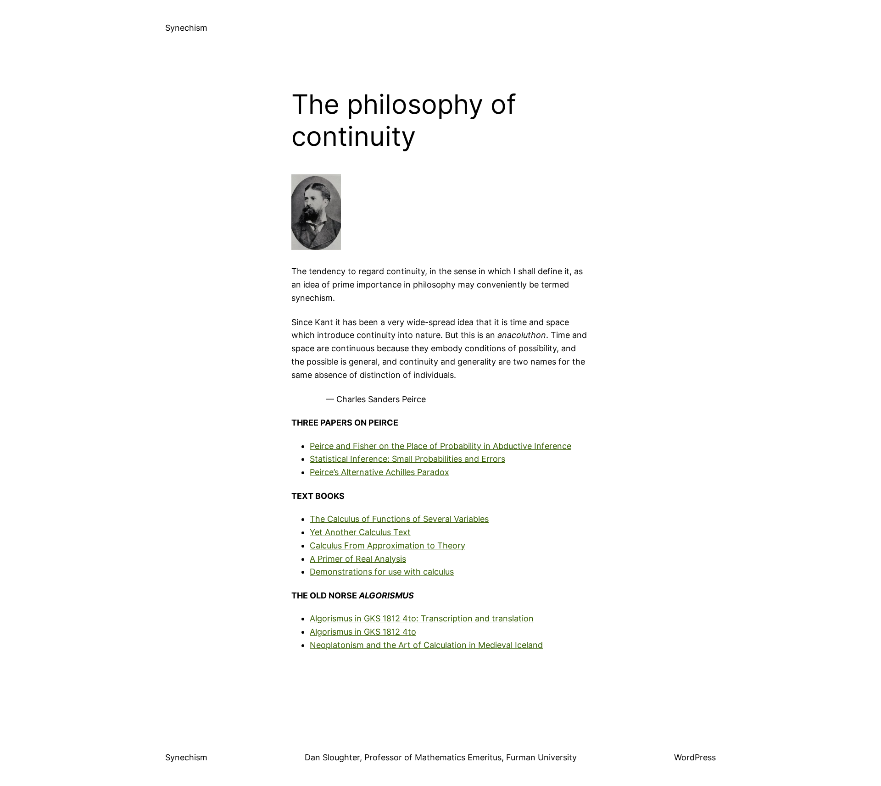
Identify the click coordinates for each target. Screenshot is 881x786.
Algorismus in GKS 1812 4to (363, 632)
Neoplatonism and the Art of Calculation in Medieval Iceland (426, 645)
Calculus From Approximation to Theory (387, 545)
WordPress (695, 757)
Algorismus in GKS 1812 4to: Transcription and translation (422, 618)
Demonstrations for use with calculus (382, 571)
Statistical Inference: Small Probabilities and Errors (407, 459)
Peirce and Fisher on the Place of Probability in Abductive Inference (440, 446)
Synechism (186, 28)
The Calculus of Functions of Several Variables (399, 519)
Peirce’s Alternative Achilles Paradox (379, 472)
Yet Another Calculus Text (360, 532)
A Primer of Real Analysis (358, 559)
